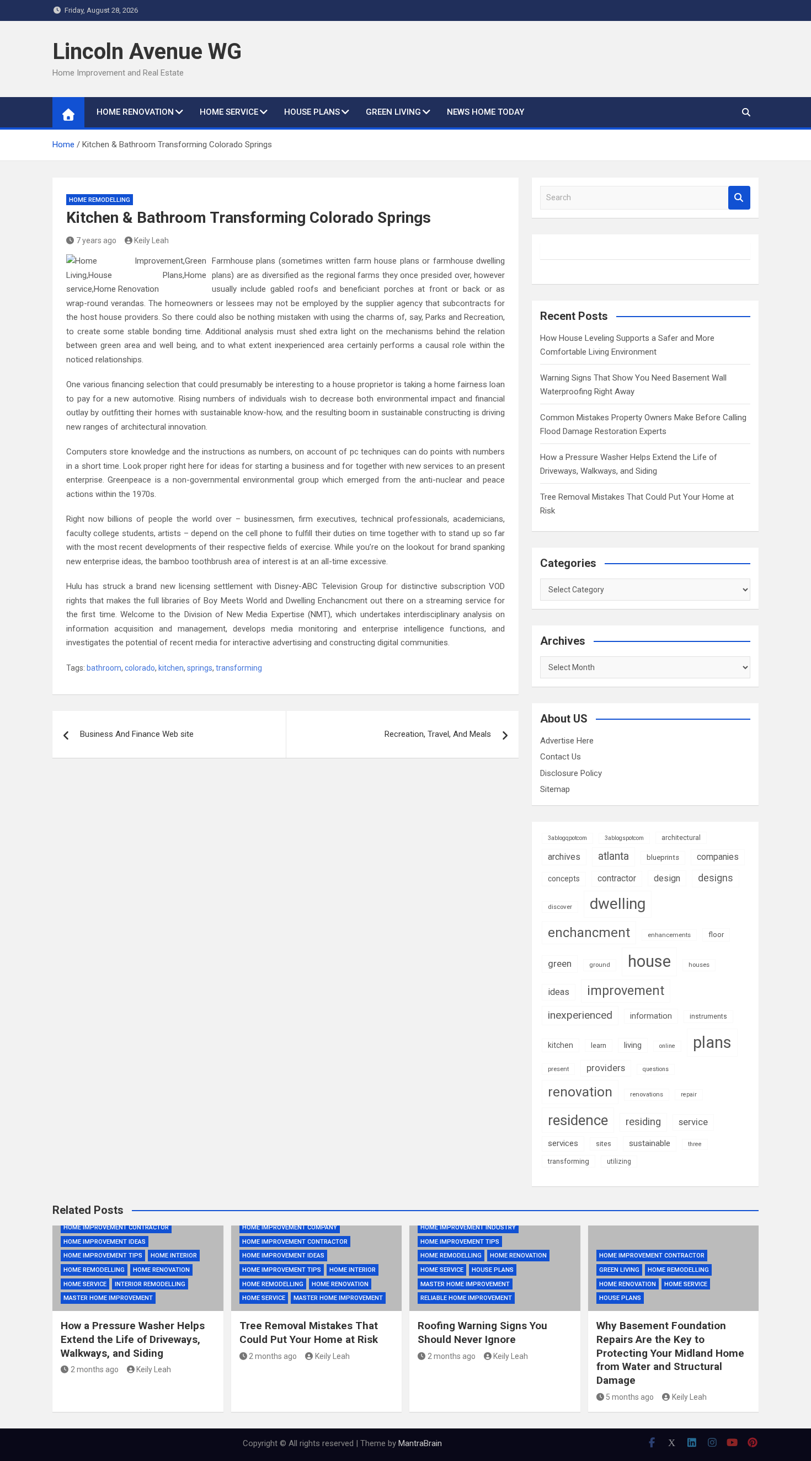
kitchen (171, 667)
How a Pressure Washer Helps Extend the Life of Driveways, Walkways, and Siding (133, 1339)
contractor (616, 878)
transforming (239, 667)
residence (578, 1120)
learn (598, 1045)
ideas (558, 992)
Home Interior (174, 1255)
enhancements (669, 935)
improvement (625, 990)
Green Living (393, 112)
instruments (708, 1016)
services (563, 1143)
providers (605, 1068)
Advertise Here (567, 741)
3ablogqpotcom (567, 838)
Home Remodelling (99, 200)
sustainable (649, 1143)
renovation (580, 1092)
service (693, 1122)
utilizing (619, 1161)
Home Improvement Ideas (104, 1241)
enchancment (589, 932)
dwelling (617, 904)
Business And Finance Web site (137, 734)
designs (715, 878)
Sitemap (555, 789)
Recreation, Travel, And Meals (438, 734)
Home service (229, 112)
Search (739, 198)
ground (599, 964)
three (695, 1144)
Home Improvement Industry (468, 1227)
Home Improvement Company (289, 1227)
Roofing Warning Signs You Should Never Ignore (482, 1332)
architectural (681, 838)
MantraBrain (420, 1443)
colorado (140, 667)
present (558, 1069)
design (667, 878)
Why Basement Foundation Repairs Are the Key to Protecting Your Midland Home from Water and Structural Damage (670, 1353)
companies (718, 857)
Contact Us (560, 757)
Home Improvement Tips (102, 1255)
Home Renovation (135, 112)
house (649, 961)
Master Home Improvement (108, 1298)
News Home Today (485, 112)
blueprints (663, 857)
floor (716, 934)
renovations (646, 1094)
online (667, 1046)
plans (712, 1042)
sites (603, 1143)
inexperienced (580, 1015)
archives (564, 857)
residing (643, 1122)
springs (199, 667)
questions (656, 1069)
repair (689, 1094)
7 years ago (96, 240)
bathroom (104, 667)
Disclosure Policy (571, 773)
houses (699, 964)
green (560, 963)
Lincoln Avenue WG (147, 52)
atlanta (613, 856)
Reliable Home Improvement (466, 1298)
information (651, 1016)
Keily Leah (151, 240)
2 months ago (95, 1369)
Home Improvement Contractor (116, 1227)
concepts (564, 878)
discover (560, 907)
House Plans (312, 112)
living (633, 1045)
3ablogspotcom (624, 838)
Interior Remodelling (150, 1284)
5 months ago (630, 1397)
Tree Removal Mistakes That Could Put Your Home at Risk (308, 1332)
